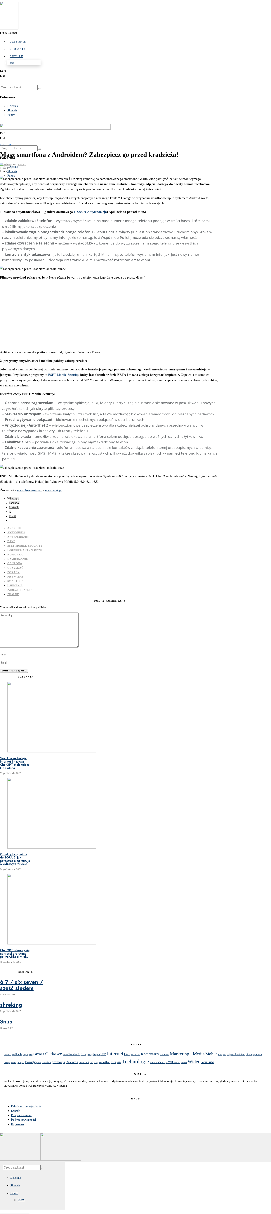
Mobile (211, 1053)
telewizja (162, 1062)
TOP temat (174, 1062)
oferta (249, 1054)
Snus (6, 1021)
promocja (58, 1062)
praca (38, 1062)
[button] (39, 88)
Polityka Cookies (21, 1115)
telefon (153, 1062)
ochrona (14, 563)
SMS (113, 1062)
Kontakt (15, 1111)
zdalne (13, 594)
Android (14, 528)
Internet (114, 1053)
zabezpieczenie (19, 590)
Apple (25, 1055)
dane (11, 541)
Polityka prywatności (23, 1120)
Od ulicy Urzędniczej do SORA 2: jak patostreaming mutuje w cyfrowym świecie (15, 859)
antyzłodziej (18, 537)
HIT (103, 1054)
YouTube (207, 1062)
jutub (127, 1054)
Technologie (135, 1061)
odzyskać (15, 567)
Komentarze (150, 1054)
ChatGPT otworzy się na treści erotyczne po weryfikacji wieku (14, 953)
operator (257, 1054)
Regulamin (17, 1124)
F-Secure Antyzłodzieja (90, 212)
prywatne (15, 576)
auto (30, 1054)
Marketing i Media (187, 1053)
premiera (46, 1062)
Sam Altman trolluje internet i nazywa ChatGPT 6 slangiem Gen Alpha (14, 763)
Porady (13, 572)
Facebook (74, 1054)
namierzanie (17, 559)
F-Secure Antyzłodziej (26, 550)
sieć (91, 1062)
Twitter (184, 1063)
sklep (96, 1062)
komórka (15, 554)
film (83, 1054)
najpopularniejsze (236, 1054)
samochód (84, 1062)
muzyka (222, 1054)
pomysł (20, 1062)
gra (98, 1054)
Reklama (72, 1062)
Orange (7, 1062)
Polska (13, 1062)
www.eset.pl (53, 490)
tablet (119, 1062)
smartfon (15, 581)
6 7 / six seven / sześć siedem (21, 985)
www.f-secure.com (29, 490)
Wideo (194, 1061)
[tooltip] (13, 498)
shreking (11, 1005)
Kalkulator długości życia (26, 1106)
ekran (65, 1054)
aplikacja (17, 1054)
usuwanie (14, 585)
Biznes (38, 1054)
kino (133, 1054)
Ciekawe (53, 1053)
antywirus (16, 532)
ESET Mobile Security (63, 374)
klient (137, 1055)
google (91, 1054)
